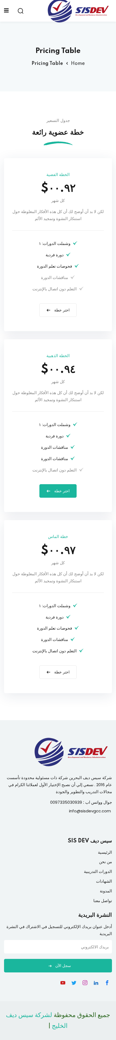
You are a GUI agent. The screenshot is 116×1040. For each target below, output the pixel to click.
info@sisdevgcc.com (90, 811)
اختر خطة (61, 310)
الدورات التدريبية (98, 871)
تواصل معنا (102, 900)
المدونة (106, 891)
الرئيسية (105, 852)
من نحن (105, 862)
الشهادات (104, 881)
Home (78, 63)
